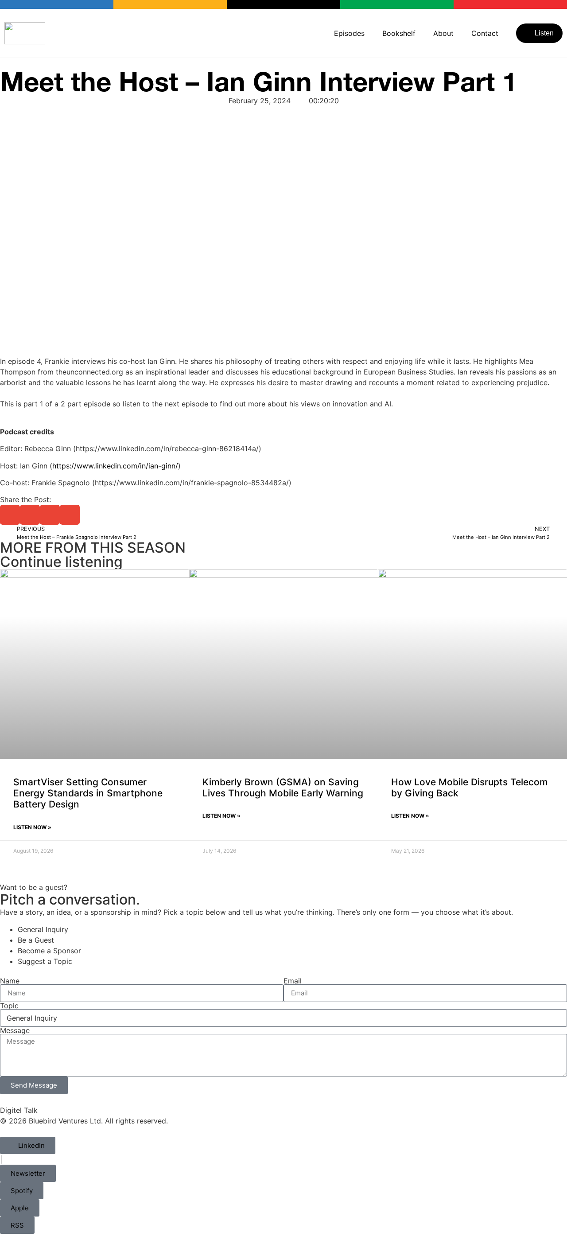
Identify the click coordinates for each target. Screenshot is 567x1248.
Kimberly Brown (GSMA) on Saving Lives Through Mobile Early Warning (282, 787)
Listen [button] (544, 33)
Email (293, 980)
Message (15, 1030)
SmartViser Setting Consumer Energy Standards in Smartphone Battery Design (88, 793)
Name (9, 980)
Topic (9, 1005)
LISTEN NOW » (32, 827)
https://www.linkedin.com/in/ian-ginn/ (115, 465)
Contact (484, 33)
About (443, 33)
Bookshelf (399, 33)
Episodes (349, 33)
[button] (10, 515)
